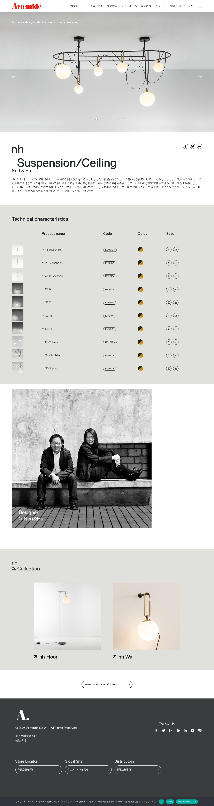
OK (161, 801)
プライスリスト (94, 6)
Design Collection (36, 22)
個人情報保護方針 (26, 736)
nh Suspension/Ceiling (64, 22)
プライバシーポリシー (187, 801)
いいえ (170, 801)
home (18, 22)
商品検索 (112, 6)
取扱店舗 (146, 6)
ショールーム (129, 6)
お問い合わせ (177, 6)
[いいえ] (210, 801)
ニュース (160, 6)
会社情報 (20, 740)
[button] (14, 76)
